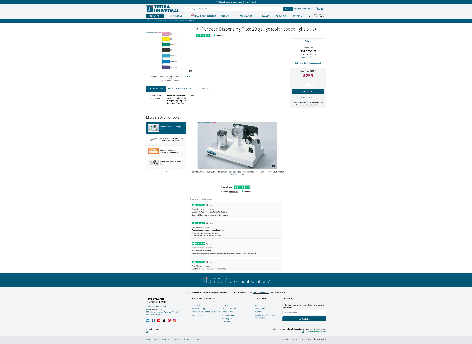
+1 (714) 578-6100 (318, 16)
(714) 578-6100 (308, 51)
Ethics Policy (187, 339)
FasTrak (317, 105)
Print (309, 41)
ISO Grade (226, 322)
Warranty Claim (228, 318)
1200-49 (188, 77)
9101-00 (233, 174)
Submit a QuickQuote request (308, 63)
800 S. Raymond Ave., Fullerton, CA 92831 (162, 312)
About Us (281, 16)
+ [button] (314, 85)
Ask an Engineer (198, 315)
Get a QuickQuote (229, 308)
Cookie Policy (176, 339)
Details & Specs (156, 88)
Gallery (266, 16)
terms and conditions (261, 293)
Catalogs (225, 305)
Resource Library (198, 308)
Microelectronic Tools (177, 21)
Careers (258, 312)
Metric (205, 88)
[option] (166, 128)
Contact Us (297, 16)
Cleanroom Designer (203, 15)
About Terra (260, 308)
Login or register (302, 9)
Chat (314, 57)
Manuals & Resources (179, 88)
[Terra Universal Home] (163, 8)
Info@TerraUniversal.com (156, 306)
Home (148, 21)
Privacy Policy (165, 339)
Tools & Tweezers (160, 21)
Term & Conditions (152, 339)
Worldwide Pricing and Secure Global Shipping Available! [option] (236, 2)
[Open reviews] (214, 35)
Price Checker (227, 312)
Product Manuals (198, 305)
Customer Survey (229, 315)
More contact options (154, 315)
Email (304, 57)
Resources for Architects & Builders (206, 312)
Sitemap (196, 339)
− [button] (302, 85)
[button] (191, 72)
